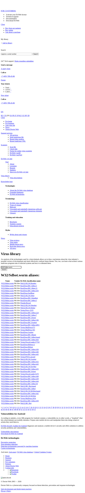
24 (44, 407)
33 (64, 407)
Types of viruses (15, 205)
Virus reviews (14, 240)
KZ (20, 116)
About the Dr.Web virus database (21, 190)
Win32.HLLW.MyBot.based (30, 391)
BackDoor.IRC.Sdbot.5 (28, 300)
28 (53, 407)
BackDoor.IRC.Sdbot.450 (29, 401)
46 (11, 409)
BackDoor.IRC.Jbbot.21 (28, 288)
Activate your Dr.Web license (16, 15)
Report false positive (17, 139)
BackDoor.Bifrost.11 (27, 345)
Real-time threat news (17, 246)
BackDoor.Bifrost (26, 347)
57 (35, 409)
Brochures (13, 222)
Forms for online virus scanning (21, 151)
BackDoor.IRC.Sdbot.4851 (30, 325)
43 (4, 409)
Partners (8, 464)
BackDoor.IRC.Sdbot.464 (29, 340)
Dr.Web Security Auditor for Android (14, 426)
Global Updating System (42, 452)
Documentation (11, 19)
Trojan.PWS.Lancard (27, 357)
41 (82, 407)
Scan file (13, 147)
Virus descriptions (16, 178)
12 (18, 407)
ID (29, 116)
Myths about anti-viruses (18, 234)
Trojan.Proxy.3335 (26, 310)
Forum (3, 80)
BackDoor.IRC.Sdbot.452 (29, 362)
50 (19, 409)
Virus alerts (14, 242)
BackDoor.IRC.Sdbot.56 (29, 384)
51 (22, 409)
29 (56, 407)
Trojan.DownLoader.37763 (30, 342)
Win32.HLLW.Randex (28, 283)
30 (58, 407)
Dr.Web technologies (17, 194)
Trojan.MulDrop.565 (27, 330)
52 (24, 409)
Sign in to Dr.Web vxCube (19, 172)
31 (60, 407)
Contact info (9, 468)
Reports (12, 168)
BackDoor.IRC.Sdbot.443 (29, 364)
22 (40, 407)
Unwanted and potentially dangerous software (26, 209)
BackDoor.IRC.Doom (28, 318)
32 (62, 407)
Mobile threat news (16, 244)
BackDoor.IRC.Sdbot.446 (29, 352)
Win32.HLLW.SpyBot (28, 367)
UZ (23, 116)
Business (8, 458)
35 (69, 407)
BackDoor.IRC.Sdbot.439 (29, 379)
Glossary (13, 213)
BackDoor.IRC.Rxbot (28, 371)
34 (67, 407)
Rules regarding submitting (24, 61)
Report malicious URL (18, 141)
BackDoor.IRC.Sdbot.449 (29, 376)
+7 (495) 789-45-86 (8, 76)
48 (15, 409)
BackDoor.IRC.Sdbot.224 (29, 313)
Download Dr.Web (12, 21)
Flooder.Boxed (25, 303)
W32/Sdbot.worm (7, 283)
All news (13, 248)
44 (6, 409)
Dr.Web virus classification (19, 203)
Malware (13, 207)
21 (38, 407)
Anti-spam (12, 452)
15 (25, 407)
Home (7, 456)
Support (8, 460)
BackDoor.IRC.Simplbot (29, 298)
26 (49, 407)
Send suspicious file (17, 137)
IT (16, 116)
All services (14, 135)
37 (73, 407)
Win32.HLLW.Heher (27, 308)
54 (28, 409)
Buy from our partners (13, 28)
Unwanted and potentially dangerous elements (26, 211)
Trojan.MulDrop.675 (27, 327)
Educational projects (17, 226)
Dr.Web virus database (25, 452)
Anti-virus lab (10, 125)
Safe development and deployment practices (16, 489)
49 (17, 409)
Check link (13, 149)
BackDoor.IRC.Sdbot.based (30, 337)
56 (33, 409)
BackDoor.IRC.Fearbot (28, 323)
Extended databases (16, 192)
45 (8, 409)
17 (29, 407)
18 (31, 407)
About (12, 164)
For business (9, 123)
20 (36, 407)
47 (13, 409)
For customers (10, 462)
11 (16, 407)
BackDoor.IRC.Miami (28, 335)
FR (13, 116)
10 (14, 407)
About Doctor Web (12, 129)
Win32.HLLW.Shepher (28, 305)
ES (11, 116)
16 (27, 407)
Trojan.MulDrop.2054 (28, 398)
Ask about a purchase (12, 32)
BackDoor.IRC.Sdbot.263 (29, 291)
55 (30, 409)
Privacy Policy (6, 491)
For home (8, 121)
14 (22, 407)
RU (2, 116)
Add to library (7, 43)
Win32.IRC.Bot (25, 403)
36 (71, 407)
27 (51, 407)
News (7, 127)
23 (42, 407)
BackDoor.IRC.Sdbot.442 (29, 394)
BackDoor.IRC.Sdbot (28, 389)
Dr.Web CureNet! (16, 155)
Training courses (15, 224)
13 (20, 407)
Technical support (12, 17)
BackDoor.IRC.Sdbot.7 (28, 315)
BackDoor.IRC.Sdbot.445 (29, 354)
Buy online (9, 30)
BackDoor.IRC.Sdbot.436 (29, 349)
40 (80, 407)
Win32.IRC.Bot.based (28, 386)
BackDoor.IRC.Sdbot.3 (28, 286)
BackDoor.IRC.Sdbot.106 (29, 320)
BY (26, 116)
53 (26, 409)
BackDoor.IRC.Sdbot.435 (29, 369)
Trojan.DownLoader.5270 (29, 374)
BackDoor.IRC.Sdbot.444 (29, 381)
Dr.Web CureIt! (15, 153)
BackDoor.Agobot (26, 332)
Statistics (13, 170)
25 (47, 407)
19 (33, 407)
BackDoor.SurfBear (27, 293)
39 (78, 407)
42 (2, 409)
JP (18, 116)
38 (75, 407)
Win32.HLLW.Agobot (28, 359)
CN (5, 116)
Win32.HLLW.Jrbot (27, 296)
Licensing (13, 166)
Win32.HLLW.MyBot (28, 396)
